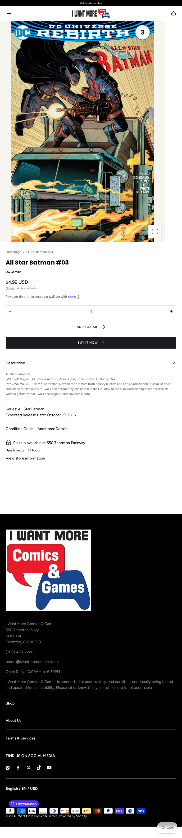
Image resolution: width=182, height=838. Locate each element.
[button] (9, 14)
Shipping (10, 288)
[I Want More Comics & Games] (91, 13)
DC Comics (13, 272)
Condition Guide (20, 428)
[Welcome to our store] (91, 3)
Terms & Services (20, 738)
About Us (13, 720)
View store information (25, 458)
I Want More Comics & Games (37, 816)
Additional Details (52, 428)
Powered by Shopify (73, 816)
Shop (10, 703)
